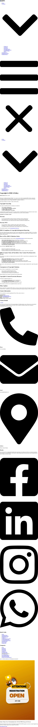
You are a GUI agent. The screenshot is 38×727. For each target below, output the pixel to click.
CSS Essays (6, 47)
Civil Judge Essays (7, 49)
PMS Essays (6, 48)
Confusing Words (6, 50)
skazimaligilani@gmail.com (14, 228)
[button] (19, 97)
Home (3, 139)
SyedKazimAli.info (6, 295)
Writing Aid (6, 46)
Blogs (5, 51)
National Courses (4, 52)
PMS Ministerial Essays (7, 186)
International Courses (5, 53)
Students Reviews (5, 54)
